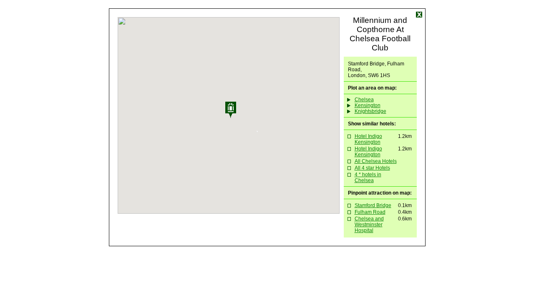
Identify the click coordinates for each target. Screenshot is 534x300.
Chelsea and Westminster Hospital (369, 224)
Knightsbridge (370, 111)
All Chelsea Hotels (376, 161)
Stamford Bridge (373, 205)
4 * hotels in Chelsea (368, 177)
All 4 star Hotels (372, 168)
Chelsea (364, 99)
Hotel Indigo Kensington (368, 139)
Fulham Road (370, 212)
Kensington (367, 105)
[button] (241, 116)
